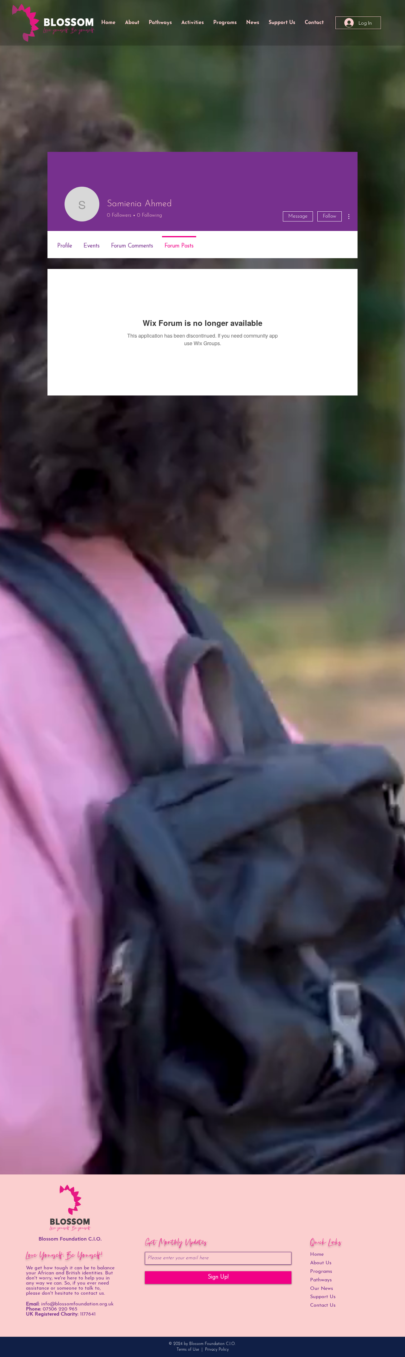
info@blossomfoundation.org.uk (77, 1304)
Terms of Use (188, 1350)
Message (298, 216)
